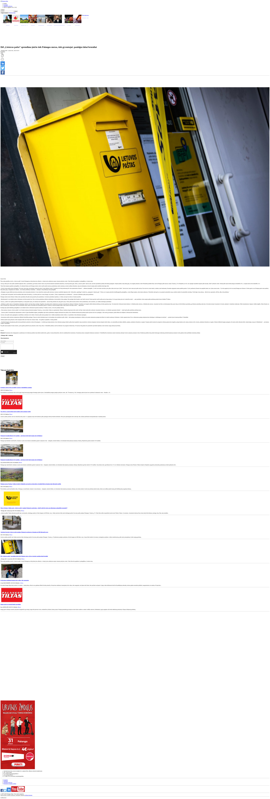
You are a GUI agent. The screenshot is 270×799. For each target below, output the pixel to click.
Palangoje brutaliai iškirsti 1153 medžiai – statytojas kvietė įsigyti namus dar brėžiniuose (21, 435)
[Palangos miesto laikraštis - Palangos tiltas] (4, 1)
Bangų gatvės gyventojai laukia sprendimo (11, 604)
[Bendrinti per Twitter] (3, 69)
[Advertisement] (135, 35)
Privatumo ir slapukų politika (9, 783)
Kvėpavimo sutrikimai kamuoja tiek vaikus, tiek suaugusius (15, 580)
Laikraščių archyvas (7, 6)
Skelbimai (5, 781)
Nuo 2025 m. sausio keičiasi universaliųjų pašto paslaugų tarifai (16, 411)
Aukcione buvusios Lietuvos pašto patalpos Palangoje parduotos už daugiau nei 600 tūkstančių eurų (24, 532)
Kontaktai (5, 4)
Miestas (10, 390)
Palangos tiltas (12, 12)
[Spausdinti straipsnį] (2, 60)
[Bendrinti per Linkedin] (3, 65)
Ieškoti (15, 11)
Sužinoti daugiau (28, 795)
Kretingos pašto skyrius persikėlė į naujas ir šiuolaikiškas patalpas (16, 387)
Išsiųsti (2, 356)
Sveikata (21, 583)
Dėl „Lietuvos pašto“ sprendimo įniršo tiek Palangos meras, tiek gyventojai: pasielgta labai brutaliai (24, 556)
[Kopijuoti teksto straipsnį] (2, 56)
